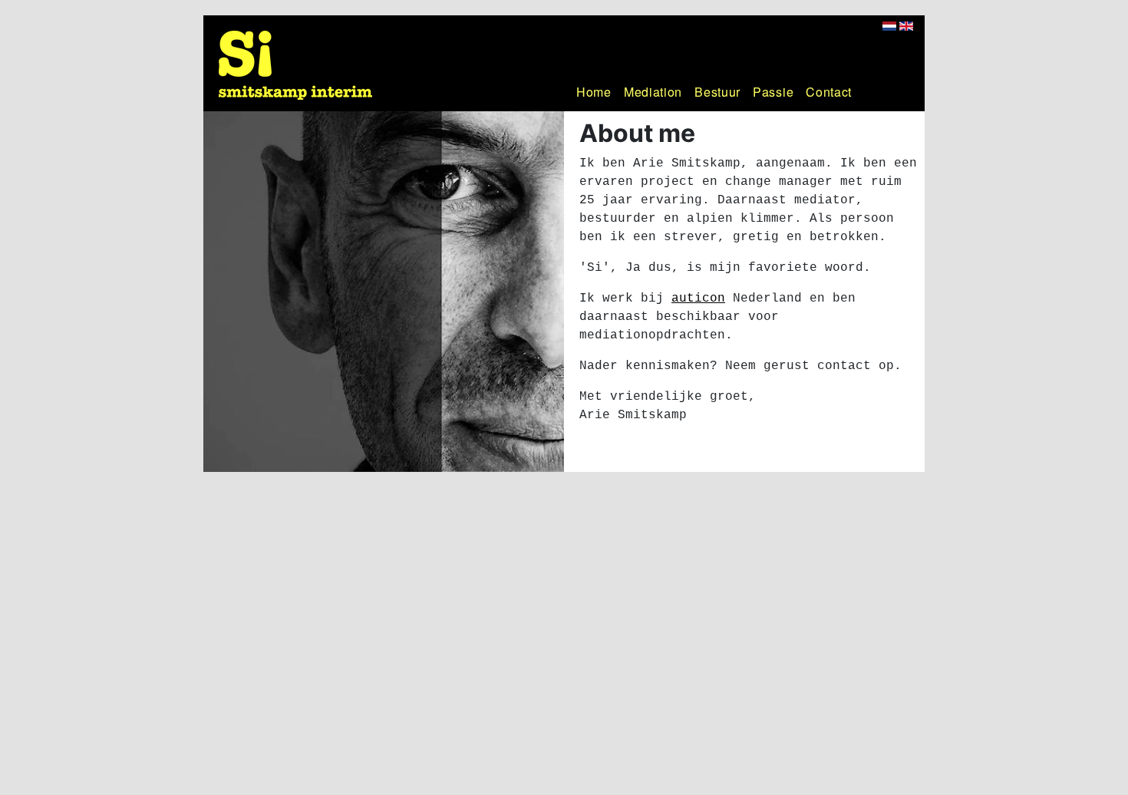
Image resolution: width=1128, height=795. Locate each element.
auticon (698, 298)
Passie (773, 92)
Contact (829, 92)
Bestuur (717, 92)
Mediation (653, 92)
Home (594, 92)
